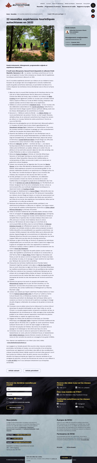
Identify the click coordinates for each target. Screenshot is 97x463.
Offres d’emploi (71, 447)
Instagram (81, 404)
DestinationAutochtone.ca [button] (72, 39)
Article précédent (31, 370)
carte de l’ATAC (12, 360)
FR (93, 11)
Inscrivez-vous (15, 407)
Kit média (59, 447)
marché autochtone (38, 107)
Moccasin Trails (25, 320)
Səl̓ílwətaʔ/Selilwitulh (29, 429)
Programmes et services (53, 6)
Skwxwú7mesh (10, 429)
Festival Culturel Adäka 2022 (22, 294)
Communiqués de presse (79, 44)
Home (8, 14)
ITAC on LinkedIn (83, 388)
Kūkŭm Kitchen (43, 113)
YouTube (81, 407)
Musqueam (30, 427)
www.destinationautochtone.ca (16, 342)
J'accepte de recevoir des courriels (19, 402)
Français (19, 398)
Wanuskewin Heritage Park (17, 127)
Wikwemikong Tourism (16, 283)
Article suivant (14, 370)
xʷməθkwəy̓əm (23, 427)
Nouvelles (40, 6)
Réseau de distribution (57, 3)
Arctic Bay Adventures (21, 248)
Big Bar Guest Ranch (44, 265)
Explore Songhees (21, 154)
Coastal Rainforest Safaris (26, 139)
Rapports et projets (83, 6)
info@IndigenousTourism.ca (22, 442)
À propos (48, 3)
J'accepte (65, 457)
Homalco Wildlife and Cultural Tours (35, 213)
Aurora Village (34, 191)
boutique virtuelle (28, 189)
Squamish (18, 429)
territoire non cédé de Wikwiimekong (28, 183)
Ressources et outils (69, 6)
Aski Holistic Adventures (16, 335)
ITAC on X (63, 388)
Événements (79, 3)
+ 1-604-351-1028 (17, 438)
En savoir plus (85, 439)
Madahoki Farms (35, 104)
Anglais (11, 398)
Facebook (62, 404)
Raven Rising (26, 255)
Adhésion (42, 3)
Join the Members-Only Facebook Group (73, 395)
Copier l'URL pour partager (56, 14)
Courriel (72, 33)
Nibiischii (19, 144)
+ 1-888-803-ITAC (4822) (23, 435)
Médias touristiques (70, 3)
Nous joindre (87, 3)
